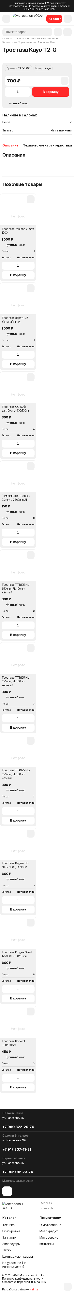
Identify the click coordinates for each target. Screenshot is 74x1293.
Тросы (41, 42)
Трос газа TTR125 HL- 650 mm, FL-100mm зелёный (16, 681)
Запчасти (7, 42)
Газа (52, 42)
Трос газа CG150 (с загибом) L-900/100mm (16, 408)
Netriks (34, 1289)
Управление (25, 42)
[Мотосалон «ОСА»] (28, 19)
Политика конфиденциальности (22, 1278)
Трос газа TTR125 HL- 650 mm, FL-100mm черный (16, 774)
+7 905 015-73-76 (17, 1172)
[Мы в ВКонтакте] (7, 1191)
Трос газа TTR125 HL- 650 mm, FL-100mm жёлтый (16, 588)
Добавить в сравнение (64, 82)
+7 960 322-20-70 (18, 1127)
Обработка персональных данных (24, 1282)
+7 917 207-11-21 (16, 1149)
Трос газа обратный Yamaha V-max (15, 319)
